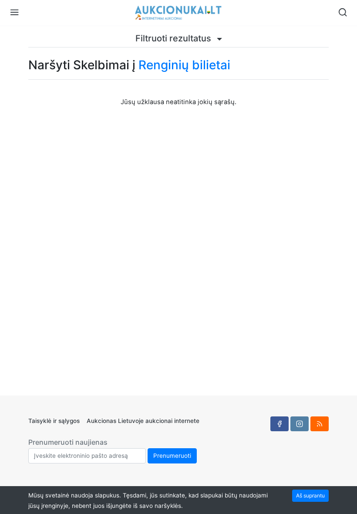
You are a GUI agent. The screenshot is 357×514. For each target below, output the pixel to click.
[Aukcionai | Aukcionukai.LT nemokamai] (178, 12)
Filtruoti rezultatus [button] (174, 38)
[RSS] (319, 423)
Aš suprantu (310, 495)
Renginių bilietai (184, 64)
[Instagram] (299, 423)
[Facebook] (279, 423)
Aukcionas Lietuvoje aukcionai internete (143, 420)
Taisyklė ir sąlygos (54, 420)
